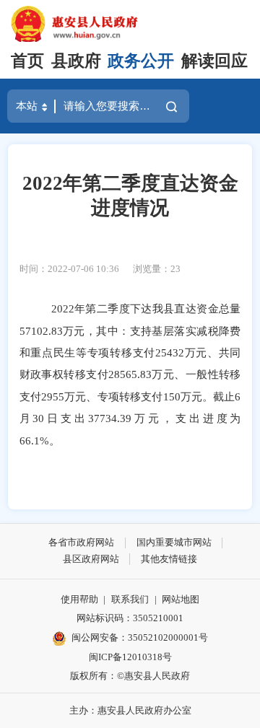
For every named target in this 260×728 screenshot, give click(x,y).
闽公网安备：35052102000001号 (140, 637)
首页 (27, 61)
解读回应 (214, 61)
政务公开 (141, 61)
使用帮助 (79, 599)
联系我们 (130, 599)
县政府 (76, 61)
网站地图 (180, 599)
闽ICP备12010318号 (130, 657)
